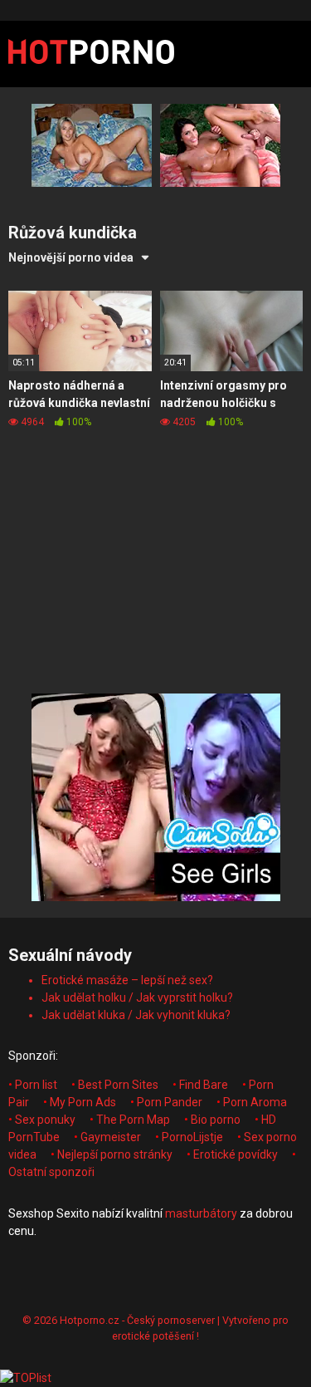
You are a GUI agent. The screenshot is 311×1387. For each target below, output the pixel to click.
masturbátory (201, 1213)
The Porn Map (133, 1119)
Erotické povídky (235, 1154)
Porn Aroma (255, 1102)
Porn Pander (169, 1102)
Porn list (36, 1084)
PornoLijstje (192, 1137)
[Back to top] (280, 1353)
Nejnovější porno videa (71, 257)
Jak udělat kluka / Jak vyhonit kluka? (136, 1015)
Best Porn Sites (118, 1084)
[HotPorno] (91, 54)
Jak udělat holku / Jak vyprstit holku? (137, 997)
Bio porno (216, 1119)
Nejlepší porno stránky (115, 1154)
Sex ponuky (45, 1119)
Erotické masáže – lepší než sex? (127, 980)
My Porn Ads (83, 1102)
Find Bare (203, 1084)
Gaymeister (110, 1137)
